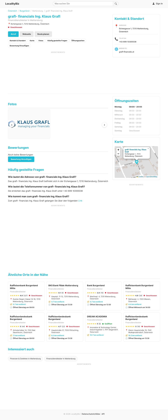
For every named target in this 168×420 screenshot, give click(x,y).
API (103, 414)
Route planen (43, 34)
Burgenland (25, 11)
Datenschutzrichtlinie (91, 414)
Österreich (12, 11)
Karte (32, 40)
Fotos (41, 40)
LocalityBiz (12, 3)
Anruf (13, 34)
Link (80, 200)
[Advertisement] (58, 71)
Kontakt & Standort (18, 40)
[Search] (116, 3)
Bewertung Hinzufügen (19, 46)
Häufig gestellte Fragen (57, 40)
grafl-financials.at (126, 52)
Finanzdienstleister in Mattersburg (60, 358)
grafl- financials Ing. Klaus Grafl (135, 150)
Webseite (26, 34)
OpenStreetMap (151, 176)
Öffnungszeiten (77, 40)
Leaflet (140, 176)
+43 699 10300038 (127, 42)
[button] (137, 162)
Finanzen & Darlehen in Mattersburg (25, 358)
